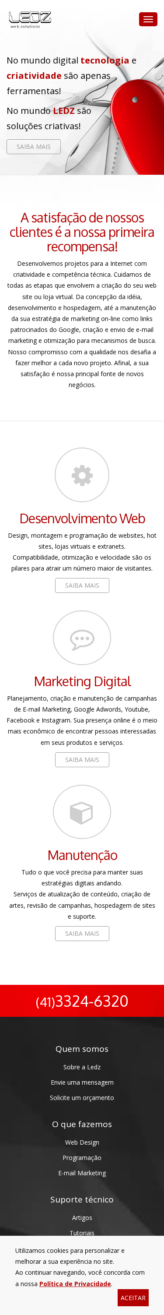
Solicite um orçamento (82, 1097)
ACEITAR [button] (133, 1298)
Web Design (82, 1142)
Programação (82, 1157)
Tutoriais (82, 1233)
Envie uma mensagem (82, 1082)
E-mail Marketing (82, 1173)
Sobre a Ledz (82, 1067)
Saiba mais (34, 146)
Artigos (82, 1217)
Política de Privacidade (75, 1284)
